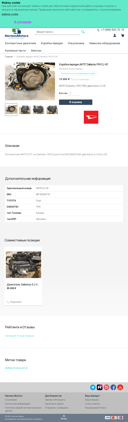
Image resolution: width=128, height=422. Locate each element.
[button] (11, 109)
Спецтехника (76, 43)
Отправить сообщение (56, 407)
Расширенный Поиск (95, 407)
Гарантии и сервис (54, 403)
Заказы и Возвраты (55, 399)
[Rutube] (99, 387)
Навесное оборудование (104, 43)
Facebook (113, 387)
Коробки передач (52, 43)
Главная (9, 57)
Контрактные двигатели (20, 43)
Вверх (64, 418)
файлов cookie (10, 14)
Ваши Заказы (92, 399)
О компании (11, 399)
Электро (36, 50)
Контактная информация (17, 403)
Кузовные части (15, 50)
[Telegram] (93, 387)
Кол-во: (63, 93)
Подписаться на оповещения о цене (78, 73)
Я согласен (22, 22)
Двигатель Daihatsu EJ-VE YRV (23, 284)
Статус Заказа (92, 403)
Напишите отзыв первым (70, 69)
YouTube (120, 387)
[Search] (83, 32)
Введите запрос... (46, 32)
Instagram (106, 387)
